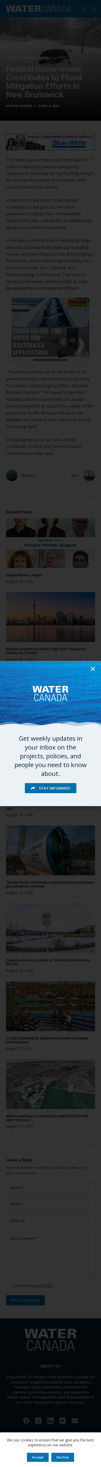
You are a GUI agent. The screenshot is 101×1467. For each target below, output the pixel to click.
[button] (93, 669)
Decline (62, 1457)
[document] (50, 733)
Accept (38, 1457)
